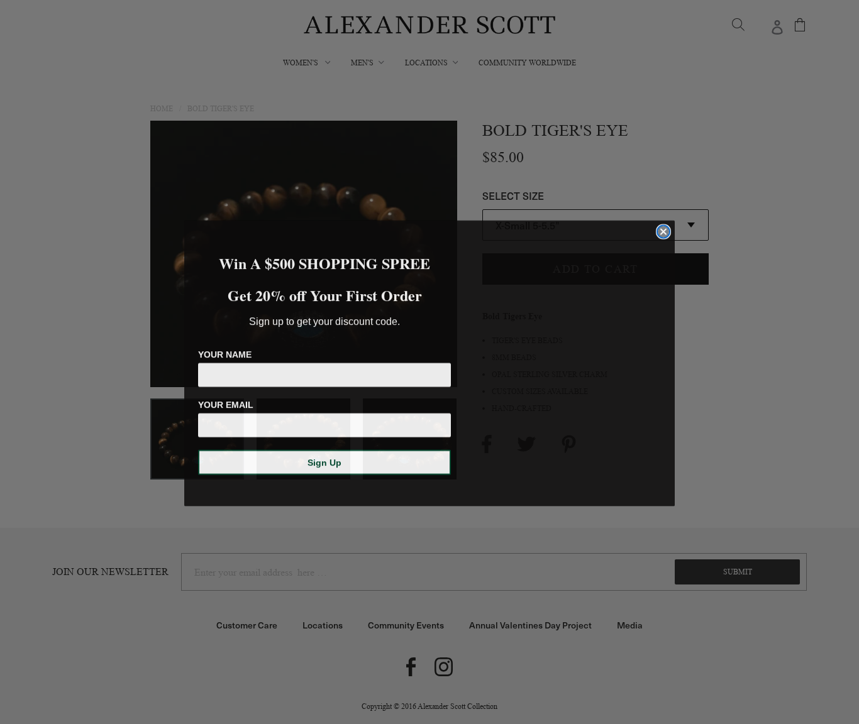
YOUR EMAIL (225, 403)
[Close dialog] (663, 230)
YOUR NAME (225, 353)
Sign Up (324, 461)
